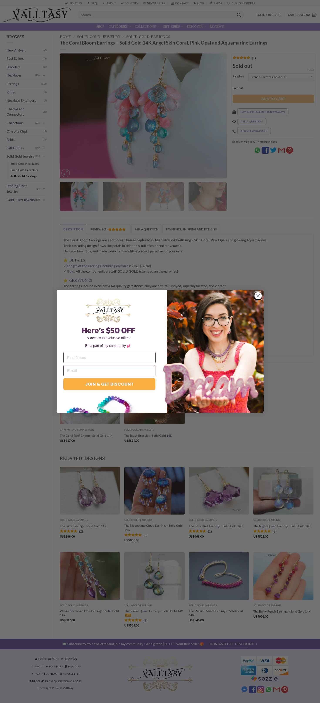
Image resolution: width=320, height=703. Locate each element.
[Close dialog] (258, 296)
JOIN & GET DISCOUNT (109, 384)
